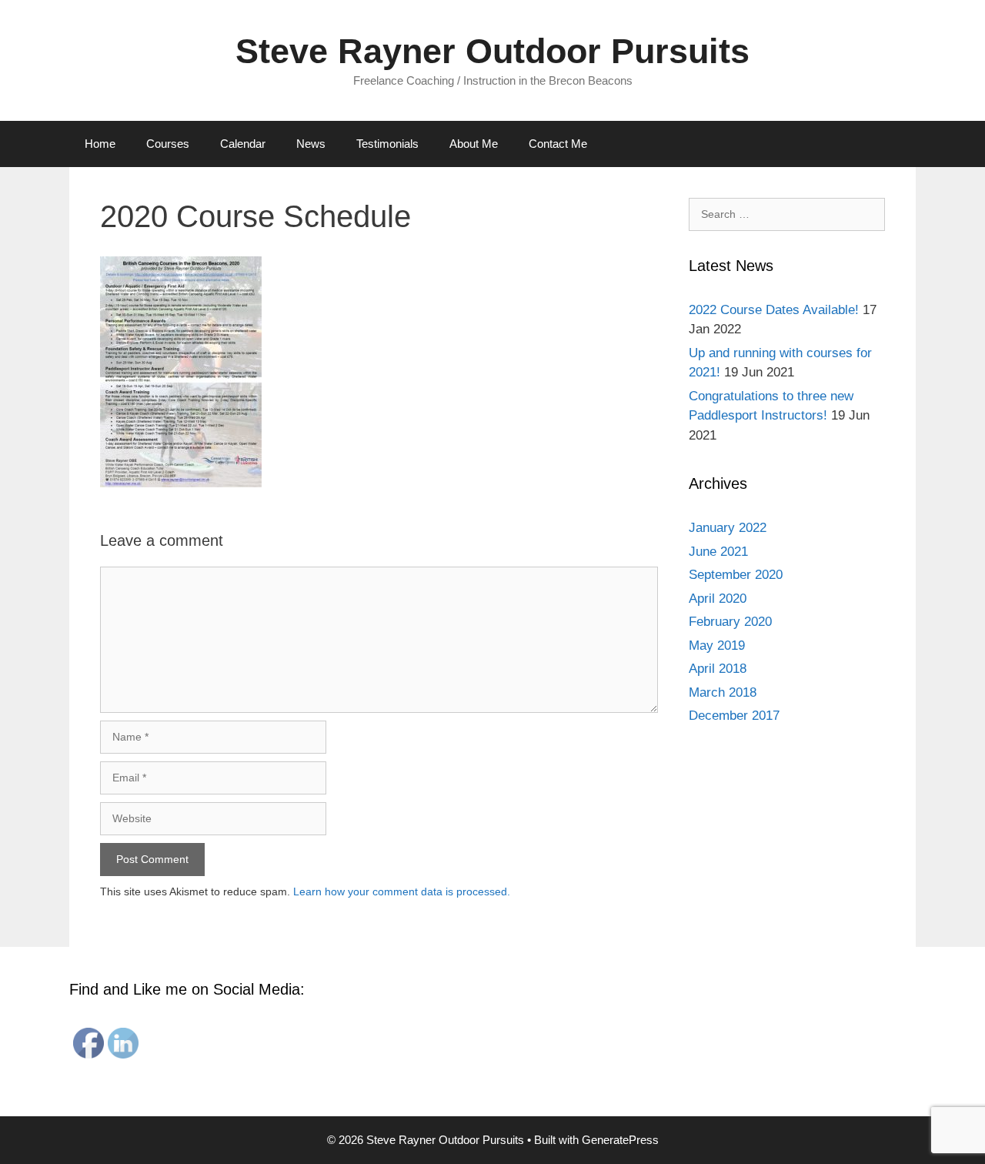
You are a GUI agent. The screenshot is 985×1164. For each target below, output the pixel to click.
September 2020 (736, 574)
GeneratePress (620, 1139)
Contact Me (558, 143)
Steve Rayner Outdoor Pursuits (492, 51)
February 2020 (730, 621)
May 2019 (717, 645)
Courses (167, 143)
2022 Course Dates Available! (774, 310)
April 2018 (717, 668)
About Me (473, 143)
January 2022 (727, 527)
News (311, 143)
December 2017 (734, 715)
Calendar (242, 143)
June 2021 (718, 551)
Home (100, 143)
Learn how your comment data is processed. (401, 891)
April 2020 (717, 598)
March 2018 (722, 692)
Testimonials (387, 143)
